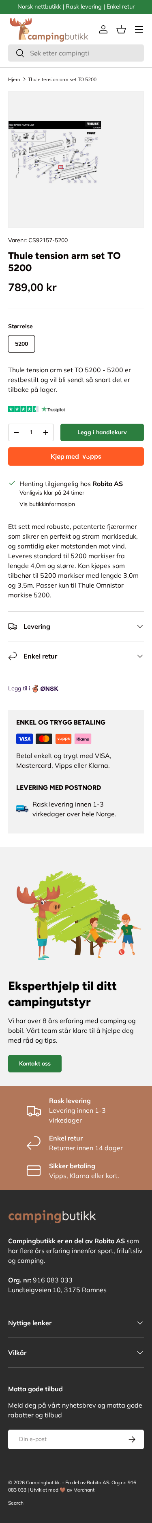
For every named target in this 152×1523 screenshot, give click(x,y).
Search (16, 1503)
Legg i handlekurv (102, 432)
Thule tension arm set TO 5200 (62, 79)
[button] (121, 29)
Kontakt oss (35, 1063)
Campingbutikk (43, 1482)
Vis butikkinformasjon (47, 504)
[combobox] (76, 53)
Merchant (83, 1490)
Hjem (14, 79)
